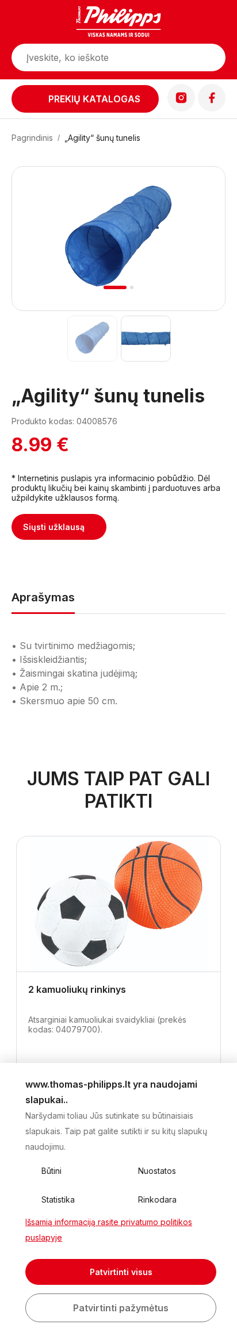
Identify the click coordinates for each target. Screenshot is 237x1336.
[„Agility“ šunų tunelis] (91, 339)
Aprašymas (43, 597)
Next (201, 252)
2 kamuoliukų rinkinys (77, 989)
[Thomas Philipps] (118, 23)
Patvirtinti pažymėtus (121, 1308)
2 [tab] (131, 287)
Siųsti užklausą (54, 527)
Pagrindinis (32, 138)
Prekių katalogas (94, 99)
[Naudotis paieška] (211, 57)
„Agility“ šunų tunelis (102, 138)
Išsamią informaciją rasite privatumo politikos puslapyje (108, 1229)
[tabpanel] (118, 238)
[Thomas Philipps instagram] (181, 108)
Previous (36, 252)
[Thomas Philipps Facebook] (211, 108)
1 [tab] (115, 287)
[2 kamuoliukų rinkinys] (118, 904)
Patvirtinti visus (121, 1272)
